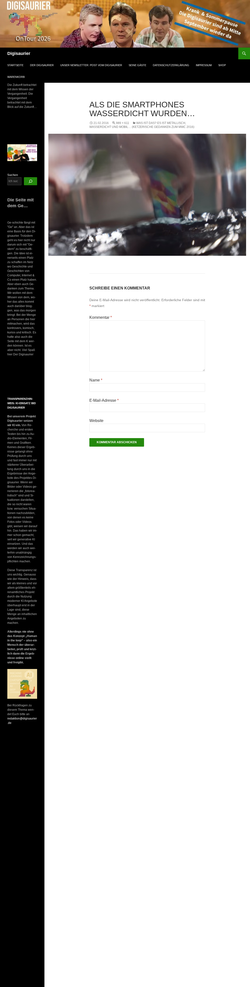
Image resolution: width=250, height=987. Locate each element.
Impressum (204, 65)
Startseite (15, 65)
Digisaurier (18, 53)
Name (95, 380)
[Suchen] (30, 181)
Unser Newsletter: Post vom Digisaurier (91, 65)
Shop (222, 65)
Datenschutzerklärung (171, 65)
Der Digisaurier (42, 65)
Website (96, 421)
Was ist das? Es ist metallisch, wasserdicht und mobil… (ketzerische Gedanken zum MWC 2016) (141, 125)
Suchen (12, 175)
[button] (11, 376)
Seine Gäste (137, 65)
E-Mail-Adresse (104, 400)
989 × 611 (122, 123)
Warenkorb (16, 76)
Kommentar (100, 317)
